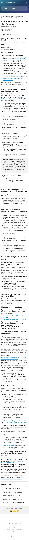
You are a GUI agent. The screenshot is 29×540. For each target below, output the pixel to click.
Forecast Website (10, 529)
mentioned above (9, 445)
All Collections (4, 16)
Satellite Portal (19, 529)
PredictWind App (8, 527)
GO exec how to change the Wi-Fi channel (14, 421)
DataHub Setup (18, 16)
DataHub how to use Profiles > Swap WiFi (11, 479)
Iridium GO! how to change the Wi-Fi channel (14, 422)
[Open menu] (26, 2)
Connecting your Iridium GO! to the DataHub (14, 319)
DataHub (11, 16)
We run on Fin (15, 536)
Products (23, 527)
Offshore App (16, 527)
